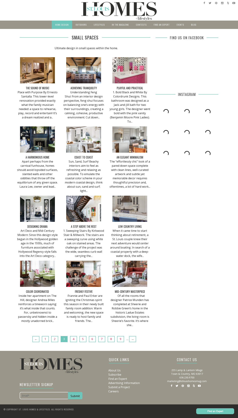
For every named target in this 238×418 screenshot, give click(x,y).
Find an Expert (162, 24)
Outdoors (81, 24)
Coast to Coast (83, 157)
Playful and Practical (130, 88)
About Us (114, 370)
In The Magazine (120, 24)
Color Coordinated (37, 291)
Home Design (62, 24)
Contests (141, 24)
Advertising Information (124, 383)
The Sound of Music (37, 88)
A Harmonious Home (37, 157)
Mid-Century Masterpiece (130, 291)
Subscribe (114, 374)
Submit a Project (119, 387)
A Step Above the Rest (84, 226)
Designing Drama (37, 226)
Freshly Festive (84, 291)
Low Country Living (130, 226)
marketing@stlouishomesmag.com (187, 381)
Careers (113, 391)
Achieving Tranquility (84, 88)
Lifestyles (99, 24)
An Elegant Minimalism (130, 157)
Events (180, 24)
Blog (193, 24)
